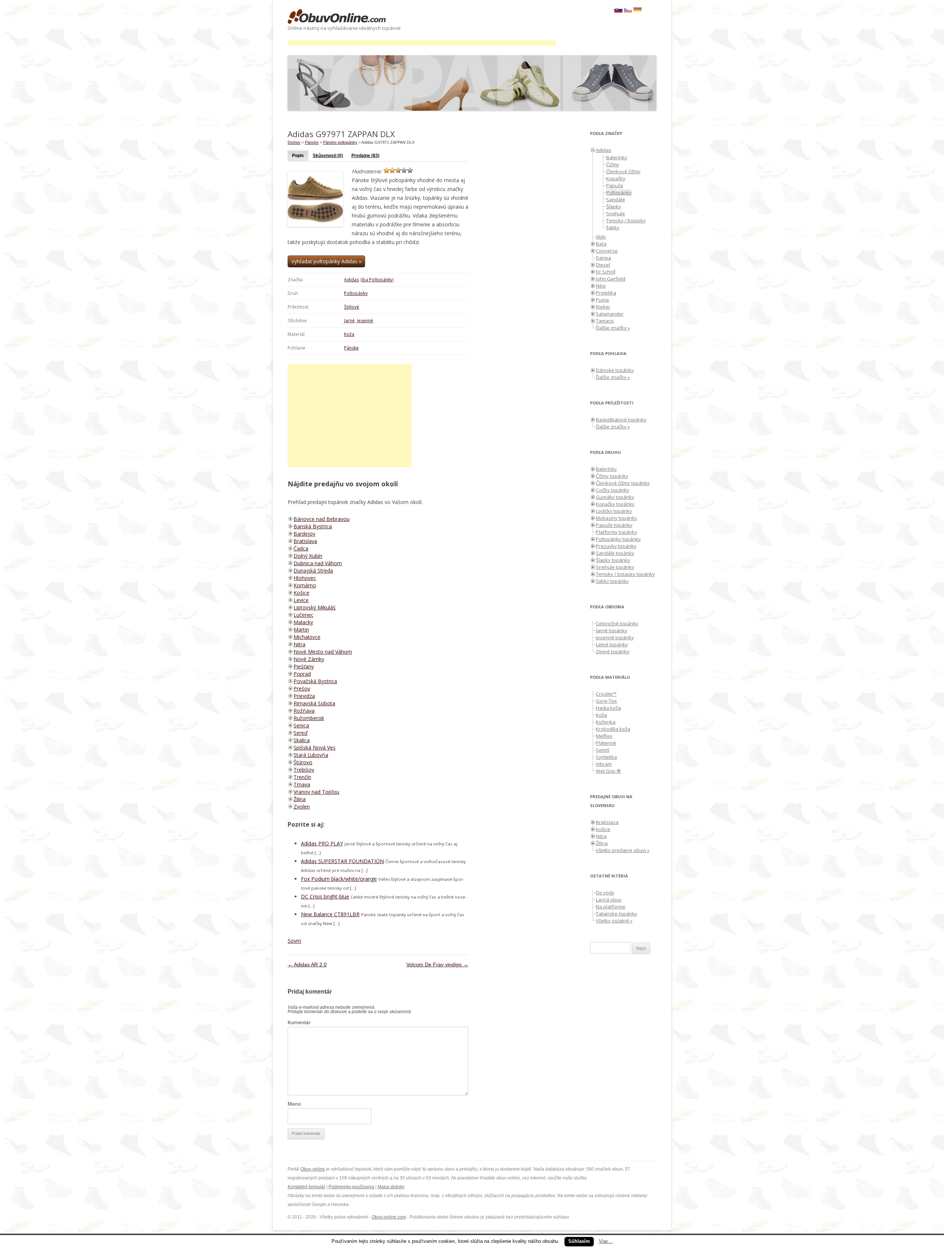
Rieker (603, 306)
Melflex (604, 736)
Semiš (602, 750)
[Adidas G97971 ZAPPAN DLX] (628, 11)
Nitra (299, 644)
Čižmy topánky (612, 476)
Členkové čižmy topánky (623, 483)
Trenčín (302, 777)
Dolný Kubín (308, 555)
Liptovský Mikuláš (315, 607)
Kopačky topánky (615, 504)
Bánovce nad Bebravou (322, 518)
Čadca (301, 548)
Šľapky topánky (613, 560)
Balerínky (616, 157)
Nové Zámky (309, 659)
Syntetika (606, 757)
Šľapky (613, 206)
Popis (298, 155)
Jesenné (365, 320)
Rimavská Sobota (314, 703)
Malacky (303, 622)
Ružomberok (309, 718)
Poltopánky (356, 293)
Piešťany (304, 666)
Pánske (351, 348)
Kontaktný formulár (306, 1186)
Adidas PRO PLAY (322, 843)
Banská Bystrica (313, 526)
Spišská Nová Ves (315, 747)
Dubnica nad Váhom (318, 563)
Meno (294, 1104)
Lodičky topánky (614, 511)
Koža (349, 334)
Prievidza (304, 695)
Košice (301, 592)
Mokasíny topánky (616, 518)
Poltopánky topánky (618, 539)
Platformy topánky (616, 532)
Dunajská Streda (313, 570)
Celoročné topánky (617, 623)
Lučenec (303, 614)
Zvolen (302, 806)
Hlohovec (305, 577)
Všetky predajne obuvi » (622, 850)
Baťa (601, 243)
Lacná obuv (609, 899)
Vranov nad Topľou (316, 791)
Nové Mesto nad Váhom (323, 651)
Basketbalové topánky (621, 419)
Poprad (302, 673)
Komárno (305, 585)
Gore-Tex (606, 701)
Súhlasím (579, 1241)
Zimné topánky (612, 651)
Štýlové (351, 307)
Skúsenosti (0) (328, 155)
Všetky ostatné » (614, 920)
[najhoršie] (386, 170)
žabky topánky (612, 581)
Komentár (299, 1022)
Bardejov (304, 533)
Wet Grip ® (608, 771)
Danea (603, 257)
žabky (613, 227)
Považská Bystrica (315, 681)
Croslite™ (606, 694)
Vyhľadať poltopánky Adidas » (326, 261)
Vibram (604, 764)
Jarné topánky (611, 630)
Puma (602, 299)
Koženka (605, 722)
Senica (301, 725)
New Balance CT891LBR (330, 914)
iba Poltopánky (377, 280)
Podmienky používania (351, 1186)
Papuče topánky (614, 525)
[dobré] (404, 170)
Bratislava (305, 541)
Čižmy (612, 164)
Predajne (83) (365, 155)
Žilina (300, 799)
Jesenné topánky (615, 637)
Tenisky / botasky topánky (625, 574)
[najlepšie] (410, 170)
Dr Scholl (605, 271)
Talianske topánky (616, 913)
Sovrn (294, 940)
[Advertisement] (422, 43)
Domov (294, 142)
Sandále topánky (615, 553)
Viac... (606, 1241)
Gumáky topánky (615, 497)
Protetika (606, 292)
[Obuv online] (337, 17)
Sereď (301, 732)
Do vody (605, 892)
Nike (601, 285)
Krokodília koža (613, 729)
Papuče (614, 185)
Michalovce (307, 636)
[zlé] (392, 170)
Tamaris (605, 320)
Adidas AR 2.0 (307, 964)
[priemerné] (398, 170)
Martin (301, 629)
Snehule (615, 213)
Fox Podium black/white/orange (339, 878)
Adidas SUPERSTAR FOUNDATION (342, 861)
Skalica (302, 740)
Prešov (302, 688)
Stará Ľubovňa (311, 754)
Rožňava (304, 710)
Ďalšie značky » (613, 327)
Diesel (603, 264)
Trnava (302, 784)
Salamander (610, 313)
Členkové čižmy (623, 171)
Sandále (615, 199)
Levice (301, 600)
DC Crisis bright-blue (325, 896)
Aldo (601, 236)
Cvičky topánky (612, 490)
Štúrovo (303, 762)
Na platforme (610, 906)
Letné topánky (612, 644)
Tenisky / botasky (626, 220)
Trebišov (304, 769)
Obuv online (313, 1169)
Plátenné (606, 743)
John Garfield (610, 278)
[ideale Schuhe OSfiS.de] (638, 11)
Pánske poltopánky (340, 142)
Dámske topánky (615, 370)
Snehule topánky (615, 567)
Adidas (351, 280)
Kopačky (615, 178)
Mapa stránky (391, 1186)
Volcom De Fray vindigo (437, 964)
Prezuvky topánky (616, 546)
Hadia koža (608, 708)
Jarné (349, 320)
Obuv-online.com (389, 1217)
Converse (607, 250)
